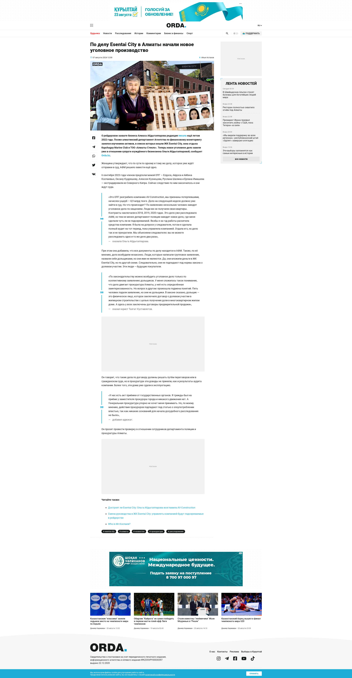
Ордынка (95, 33)
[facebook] (235, 659)
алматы (124, 531)
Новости (107, 33)
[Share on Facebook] (93, 137)
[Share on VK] (93, 174)
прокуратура (157, 531)
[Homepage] (176, 25)
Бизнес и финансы (173, 33)
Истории (138, 33)
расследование (176, 531)
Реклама (234, 651)
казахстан (140, 531)
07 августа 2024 (100, 57)
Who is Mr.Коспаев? (119, 524)
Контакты (222, 651)
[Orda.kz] (108, 654)
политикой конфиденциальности (160, 675)
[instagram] (219, 659)
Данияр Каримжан (97, 628)
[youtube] (244, 659)
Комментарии (153, 33)
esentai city (110, 531)
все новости (241, 159)
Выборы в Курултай (251, 651)
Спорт (190, 33)
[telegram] (227, 659)
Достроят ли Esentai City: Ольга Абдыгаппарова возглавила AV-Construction (151, 507)
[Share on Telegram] (93, 146)
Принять (254, 673)
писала (182, 135)
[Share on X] (93, 165)
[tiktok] (253, 659)
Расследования (123, 33)
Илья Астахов (207, 57)
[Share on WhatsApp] (93, 155)
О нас (212, 651)
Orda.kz (105, 155)
